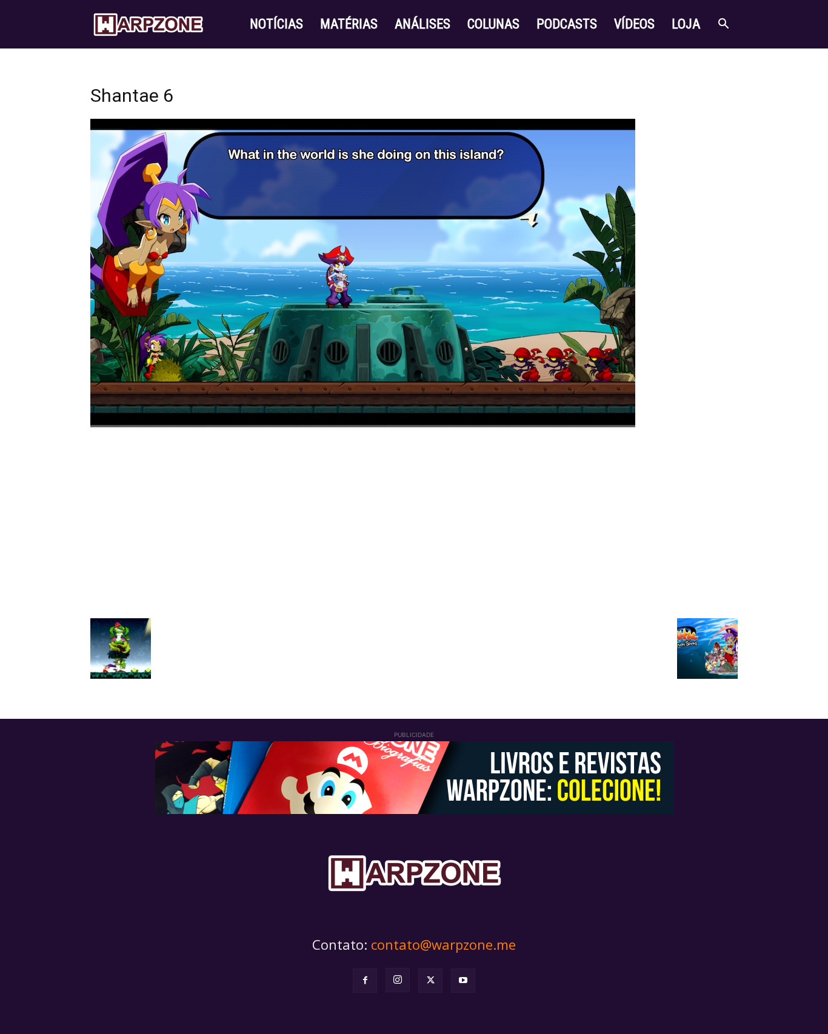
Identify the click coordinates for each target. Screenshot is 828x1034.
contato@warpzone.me (443, 944)
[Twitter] (430, 981)
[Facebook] (365, 981)
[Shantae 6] (362, 424)
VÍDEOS (634, 24)
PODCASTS (566, 24)
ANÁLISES (422, 24)
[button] (723, 25)
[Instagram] (398, 980)
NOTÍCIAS (276, 24)
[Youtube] (463, 981)
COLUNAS (493, 24)
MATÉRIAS (349, 24)
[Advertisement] (414, 521)
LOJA (686, 24)
